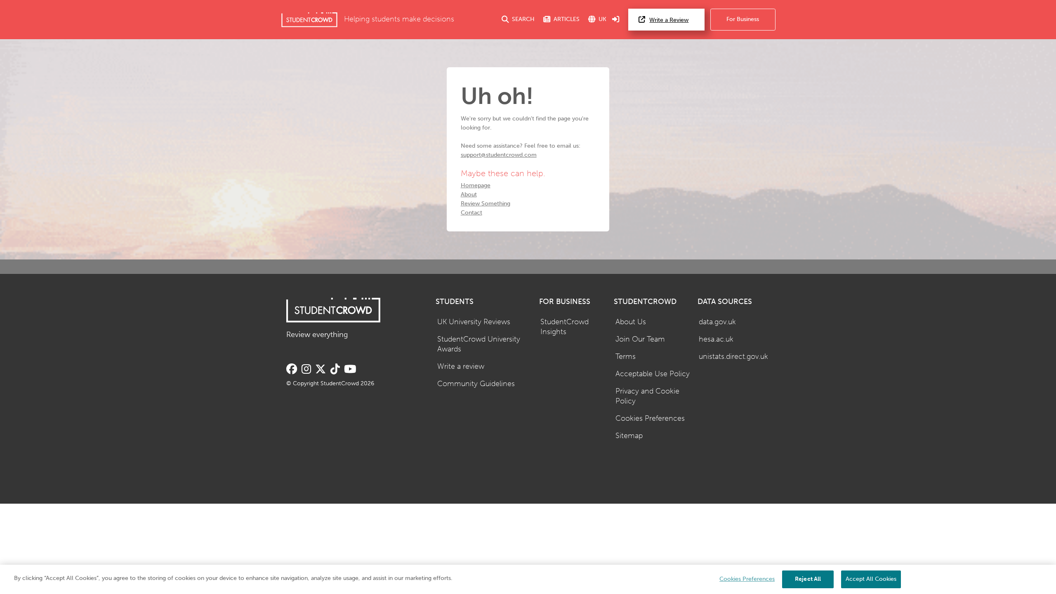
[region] (528, 579)
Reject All (808, 578)
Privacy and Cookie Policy (647, 396)
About (469, 194)
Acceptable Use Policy (652, 374)
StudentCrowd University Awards (478, 344)
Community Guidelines (476, 384)
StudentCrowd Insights (564, 327)
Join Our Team (640, 339)
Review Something (485, 203)
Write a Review (668, 20)
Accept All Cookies (871, 578)
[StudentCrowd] (309, 19)
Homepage (475, 185)
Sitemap (629, 435)
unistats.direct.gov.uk (733, 356)
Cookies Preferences (650, 418)
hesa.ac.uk (716, 339)
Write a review (460, 366)
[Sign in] (616, 20)
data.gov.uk (717, 322)
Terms (625, 356)
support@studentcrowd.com (499, 154)
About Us (630, 322)
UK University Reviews (473, 322)
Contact (471, 212)
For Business (742, 19)
